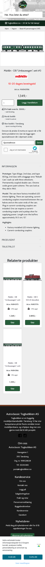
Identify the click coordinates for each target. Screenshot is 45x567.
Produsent (8, 239)
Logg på (22, 489)
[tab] (22, 166)
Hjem (7, 29)
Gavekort (22, 515)
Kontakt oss (23, 485)
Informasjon (9, 166)
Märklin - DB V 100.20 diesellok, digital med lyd (32, 300)
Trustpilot (8, 246)
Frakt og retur (22, 498)
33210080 (24, 465)
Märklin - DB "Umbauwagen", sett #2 (12, 366)
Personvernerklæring (23, 502)
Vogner (14, 29)
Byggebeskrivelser (22, 506)
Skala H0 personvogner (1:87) (30, 29)
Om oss (22, 481)
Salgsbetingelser (22, 494)
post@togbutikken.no (23, 469)
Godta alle (33, 557)
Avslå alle (12, 557)
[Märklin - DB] (22, 48)
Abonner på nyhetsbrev (22, 535)
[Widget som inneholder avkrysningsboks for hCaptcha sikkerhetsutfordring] (21, 150)
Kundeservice (22, 510)
